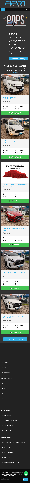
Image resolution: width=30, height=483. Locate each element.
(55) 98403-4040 (8, 452)
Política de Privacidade (10, 430)
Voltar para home (17, 58)
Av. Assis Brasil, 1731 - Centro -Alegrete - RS (15, 442)
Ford (5, 367)
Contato (6, 404)
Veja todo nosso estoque (16, 339)
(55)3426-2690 (8, 447)
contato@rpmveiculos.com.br (11, 462)
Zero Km (6, 393)
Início (5, 383)
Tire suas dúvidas (8, 425)
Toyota (6, 357)
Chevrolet (6, 352)
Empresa (6, 399)
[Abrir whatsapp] (26, 473)
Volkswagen (7, 372)
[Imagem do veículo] (15, 84)
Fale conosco (7, 415)
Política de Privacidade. (8, 475)
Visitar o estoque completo (11, 420)
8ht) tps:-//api (7, 457)
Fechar (25, 479)
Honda (6, 362)
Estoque (6, 388)
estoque (15, 72)
